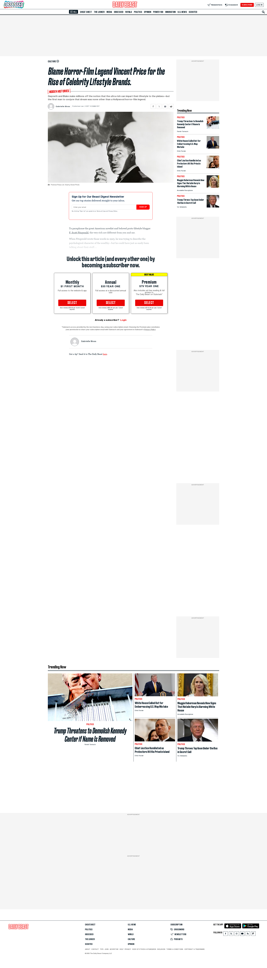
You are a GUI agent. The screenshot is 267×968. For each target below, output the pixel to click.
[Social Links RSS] (248, 934)
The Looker (99, 12)
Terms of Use (101, 211)
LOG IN (259, 5)
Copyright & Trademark (194, 949)
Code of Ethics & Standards (144, 949)
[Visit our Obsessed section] (22, 5)
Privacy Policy (113, 211)
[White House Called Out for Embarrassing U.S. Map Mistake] (213, 148)
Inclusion (161, 949)
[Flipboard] (253, 934)
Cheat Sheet (86, 12)
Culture (131, 939)
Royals (128, 12)
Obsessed (118, 12)
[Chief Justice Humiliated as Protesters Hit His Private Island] (213, 167)
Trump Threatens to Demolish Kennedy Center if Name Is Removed (90, 734)
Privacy (128, 949)
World (131, 934)
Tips (101, 949)
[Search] (263, 12)
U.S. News (182, 12)
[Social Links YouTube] (242, 934)
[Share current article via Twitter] (159, 106)
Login (123, 320)
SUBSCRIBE (247, 5)
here (105, 354)
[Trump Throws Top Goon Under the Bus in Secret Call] (213, 207)
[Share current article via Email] (165, 106)
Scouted (193, 12)
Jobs (107, 949)
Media (109, 12)
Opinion (147, 12)
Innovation (170, 12)
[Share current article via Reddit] (171, 106)
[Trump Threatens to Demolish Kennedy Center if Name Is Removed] (213, 128)
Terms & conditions (174, 949)
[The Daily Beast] (125, 5)
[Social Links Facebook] (225, 934)
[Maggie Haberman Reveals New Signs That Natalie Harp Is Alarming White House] (213, 187)
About (87, 949)
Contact (95, 949)
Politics (138, 12)
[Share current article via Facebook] (153, 106)
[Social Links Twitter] (231, 934)
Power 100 (158, 12)
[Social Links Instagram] (236, 934)
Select (72, 303)
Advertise (114, 949)
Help (121, 949)
